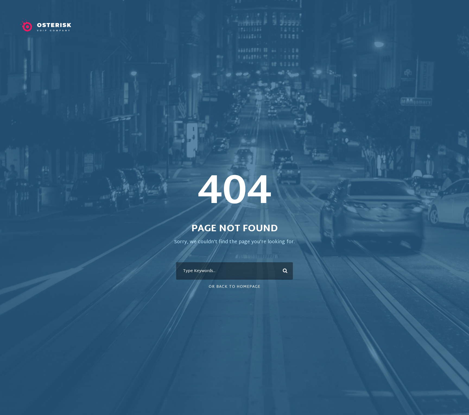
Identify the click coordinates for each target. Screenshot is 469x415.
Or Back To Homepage (234, 286)
